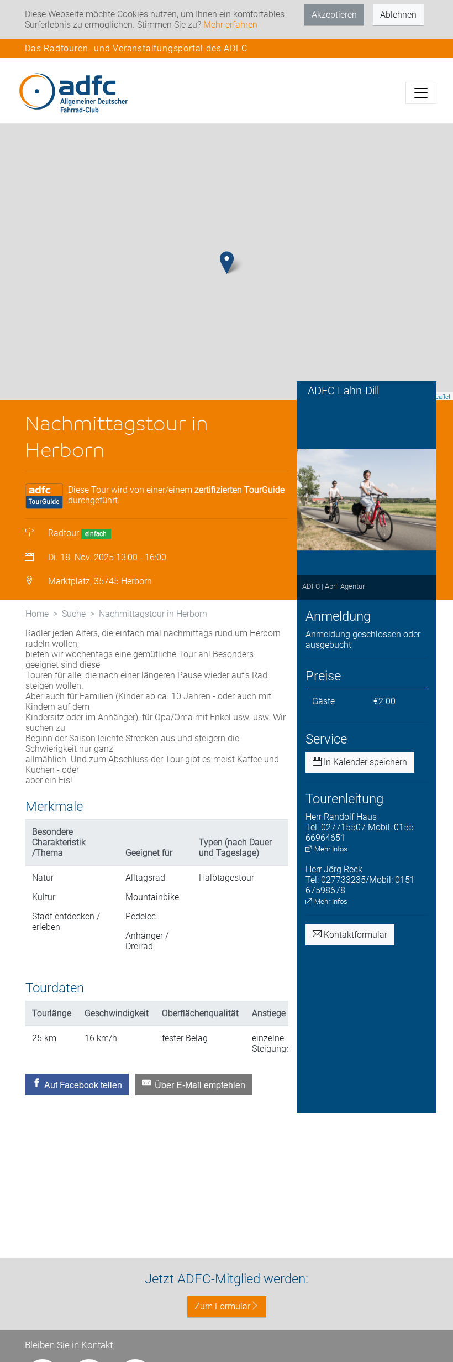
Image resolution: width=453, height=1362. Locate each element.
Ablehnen (398, 14)
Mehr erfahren (230, 24)
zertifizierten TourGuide (239, 490)
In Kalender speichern (364, 762)
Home (37, 614)
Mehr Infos (330, 849)
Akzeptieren (334, 14)
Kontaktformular (354, 934)
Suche (74, 614)
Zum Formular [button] (222, 1306)
